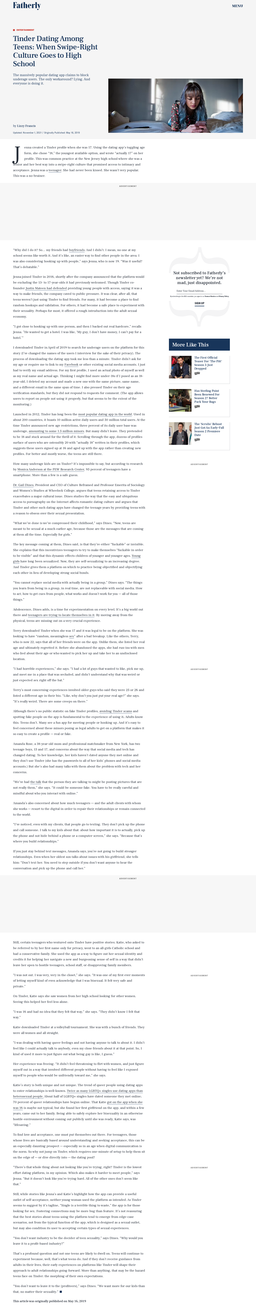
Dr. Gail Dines (23, 485)
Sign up (199, 303)
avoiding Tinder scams (115, 711)
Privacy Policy (224, 296)
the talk (35, 782)
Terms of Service (210, 296)
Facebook (71, 364)
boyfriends (77, 250)
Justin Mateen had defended (46, 288)
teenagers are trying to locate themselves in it (61, 615)
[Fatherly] (27, 6)
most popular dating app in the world (105, 414)
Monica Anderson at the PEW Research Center (50, 469)
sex (71, 636)
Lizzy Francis (26, 126)
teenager (55, 170)
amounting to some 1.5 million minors (56, 431)
